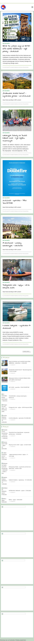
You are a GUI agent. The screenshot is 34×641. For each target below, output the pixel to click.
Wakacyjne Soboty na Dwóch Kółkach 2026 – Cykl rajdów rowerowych (15, 138)
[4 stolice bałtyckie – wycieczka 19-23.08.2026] (5, 419)
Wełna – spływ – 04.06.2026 (15, 499)
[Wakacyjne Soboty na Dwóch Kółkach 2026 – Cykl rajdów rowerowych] (5, 380)
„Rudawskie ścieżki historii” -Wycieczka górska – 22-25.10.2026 (17, 94)
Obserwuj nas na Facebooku (7, 640)
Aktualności (6, 43)
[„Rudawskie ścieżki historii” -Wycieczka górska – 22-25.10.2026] (5, 371)
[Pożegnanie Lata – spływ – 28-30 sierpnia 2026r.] (5, 408)
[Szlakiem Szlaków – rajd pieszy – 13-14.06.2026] (5, 481)
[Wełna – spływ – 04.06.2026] (5, 500)
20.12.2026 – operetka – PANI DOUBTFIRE (15, 202)
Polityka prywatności (20, 640)
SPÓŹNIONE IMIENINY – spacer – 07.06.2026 (20, 490)
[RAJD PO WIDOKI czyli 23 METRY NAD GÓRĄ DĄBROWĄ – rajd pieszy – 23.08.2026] (5, 363)
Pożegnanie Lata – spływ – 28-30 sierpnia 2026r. (16, 286)
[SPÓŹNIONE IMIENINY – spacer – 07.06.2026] (5, 491)
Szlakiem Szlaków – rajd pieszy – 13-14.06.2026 (20, 480)
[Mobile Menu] (32, 7)
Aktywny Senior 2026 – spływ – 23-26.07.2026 (20, 444)
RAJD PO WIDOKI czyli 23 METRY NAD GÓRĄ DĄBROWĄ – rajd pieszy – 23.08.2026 (16, 49)
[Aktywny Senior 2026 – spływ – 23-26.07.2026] (5, 445)
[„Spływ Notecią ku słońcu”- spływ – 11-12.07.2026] (5, 456)
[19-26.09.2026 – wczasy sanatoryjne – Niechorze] (5, 397)
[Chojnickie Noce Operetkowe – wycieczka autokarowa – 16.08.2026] (5, 434)
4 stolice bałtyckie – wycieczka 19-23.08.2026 (17, 327)
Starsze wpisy (27, 351)
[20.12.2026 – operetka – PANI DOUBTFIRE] (5, 388)
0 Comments (12, 364)
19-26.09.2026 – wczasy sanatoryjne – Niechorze (13, 244)
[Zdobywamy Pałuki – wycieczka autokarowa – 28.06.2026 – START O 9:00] (5, 468)
